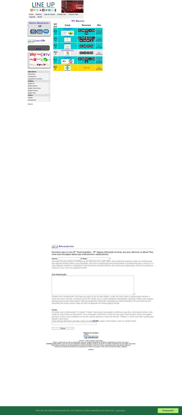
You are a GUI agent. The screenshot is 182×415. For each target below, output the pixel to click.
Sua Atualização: (59, 274)
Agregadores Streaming (35, 79)
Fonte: (103, 315)
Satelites (30, 97)
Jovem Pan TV (67, 58)
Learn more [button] (120, 410)
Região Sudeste (32, 86)
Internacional (32, 100)
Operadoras (31, 74)
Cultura (67, 65)
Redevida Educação (67, 50)
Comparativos (32, 76)
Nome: (55, 259)
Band (67, 30)
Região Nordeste (33, 90)
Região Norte (32, 93)
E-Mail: (84, 259)
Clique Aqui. (132, 343)
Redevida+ (67, 43)
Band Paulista (67, 28)
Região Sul (31, 83)
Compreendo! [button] (168, 411)
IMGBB (95, 321)
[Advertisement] (129, 9)
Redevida (67, 37)
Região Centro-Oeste (34, 88)
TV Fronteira (67, 57)
